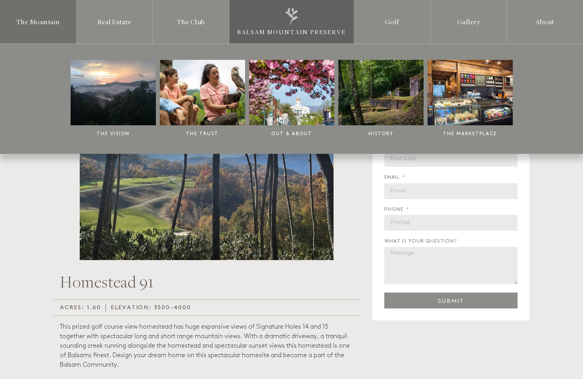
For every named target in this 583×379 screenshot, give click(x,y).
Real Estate (115, 21)
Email (392, 177)
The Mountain (38, 21)
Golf (392, 21)
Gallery (468, 21)
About (544, 21)
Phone (394, 209)
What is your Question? (420, 241)
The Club (191, 21)
